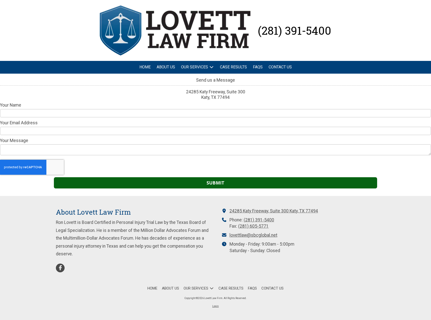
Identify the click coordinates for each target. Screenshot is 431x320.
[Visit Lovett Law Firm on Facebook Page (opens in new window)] (60, 268)
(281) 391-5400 (259, 219)
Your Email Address (19, 122)
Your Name (10, 105)
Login (215, 306)
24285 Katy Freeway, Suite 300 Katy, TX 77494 (273, 210)
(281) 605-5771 (253, 226)
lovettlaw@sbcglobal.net (253, 235)
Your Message (14, 140)
